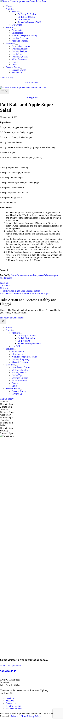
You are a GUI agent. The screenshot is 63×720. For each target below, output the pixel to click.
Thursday (4, 420)
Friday (3, 425)
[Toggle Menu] (13, 9)
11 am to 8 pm (6, 417)
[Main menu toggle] (4, 91)
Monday (4, 401)
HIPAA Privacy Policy (30, 716)
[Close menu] (3, 321)
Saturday (4, 430)
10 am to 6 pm (6, 422)
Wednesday (5, 414)
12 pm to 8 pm (6, 412)
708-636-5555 (31, 82)
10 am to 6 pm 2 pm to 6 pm (6, 405)
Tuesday (4, 409)
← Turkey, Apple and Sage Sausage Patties (20, 291)
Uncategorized (31, 97)
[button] (31, 77)
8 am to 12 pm (6, 433)
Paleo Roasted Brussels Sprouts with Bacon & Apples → (26, 293)
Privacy (14, 716)
